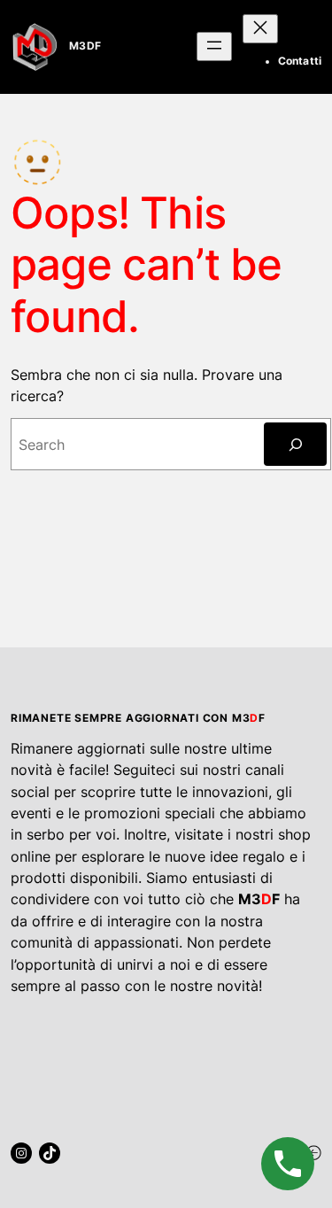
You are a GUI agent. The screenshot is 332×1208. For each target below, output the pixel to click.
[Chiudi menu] (260, 28)
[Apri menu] (214, 46)
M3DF (85, 46)
